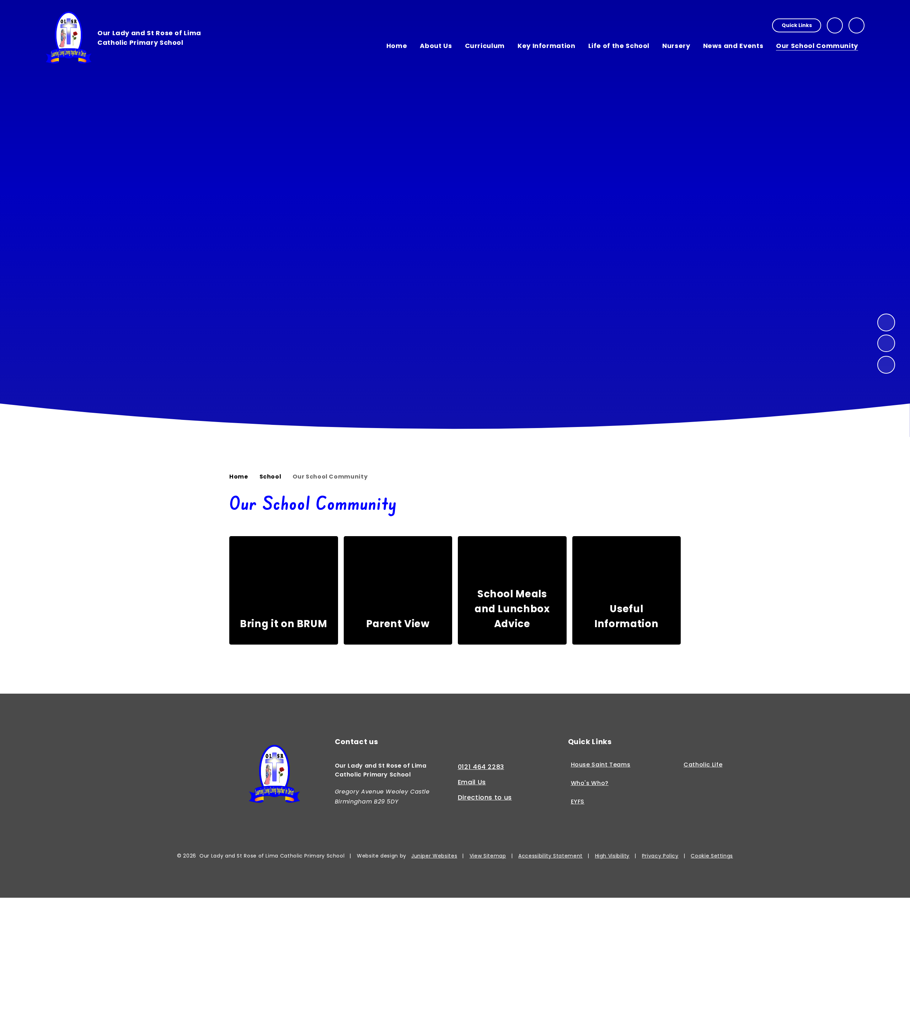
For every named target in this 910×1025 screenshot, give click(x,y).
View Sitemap (488, 855)
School (270, 477)
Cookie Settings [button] (712, 855)
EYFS (578, 802)
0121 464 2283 (481, 766)
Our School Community (330, 477)
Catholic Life (703, 765)
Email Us (472, 782)
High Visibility (612, 855)
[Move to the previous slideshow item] (886, 343)
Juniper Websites (434, 855)
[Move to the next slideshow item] (886, 322)
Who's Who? (590, 783)
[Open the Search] (856, 25)
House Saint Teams (601, 765)
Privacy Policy (660, 855)
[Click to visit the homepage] (274, 775)
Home (238, 477)
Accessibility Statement (550, 855)
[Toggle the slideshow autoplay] (886, 365)
